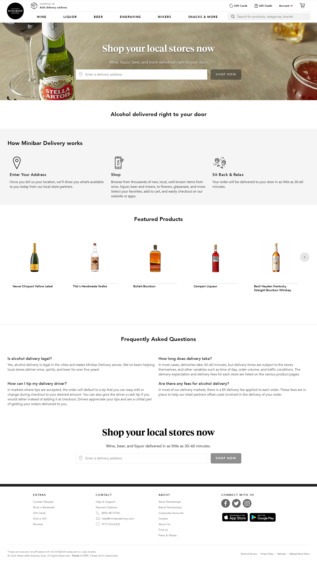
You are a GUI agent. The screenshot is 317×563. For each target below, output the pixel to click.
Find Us (163, 530)
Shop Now (226, 74)
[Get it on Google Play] (263, 517)
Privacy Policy (267, 553)
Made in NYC (80, 556)
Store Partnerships (169, 502)
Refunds (282, 553)
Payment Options (106, 507)
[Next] (304, 257)
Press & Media (167, 535)
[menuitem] (41, 17)
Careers (163, 519)
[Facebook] (226, 503)
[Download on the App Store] (235, 517)
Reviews (38, 524)
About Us (164, 524)
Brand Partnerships (170, 507)
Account (284, 6)
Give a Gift (39, 519)
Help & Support (105, 502)
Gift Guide (265, 6)
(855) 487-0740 (111, 513)
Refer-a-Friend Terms (299, 553)
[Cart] (303, 5)
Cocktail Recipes (43, 502)
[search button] (232, 16)
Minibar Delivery (15, 11)
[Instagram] (248, 503)
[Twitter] (237, 503)
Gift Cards (240, 6)
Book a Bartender (44, 507)
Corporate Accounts (171, 513)
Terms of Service (249, 553)
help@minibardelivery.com (118, 519)
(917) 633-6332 (111, 524)
